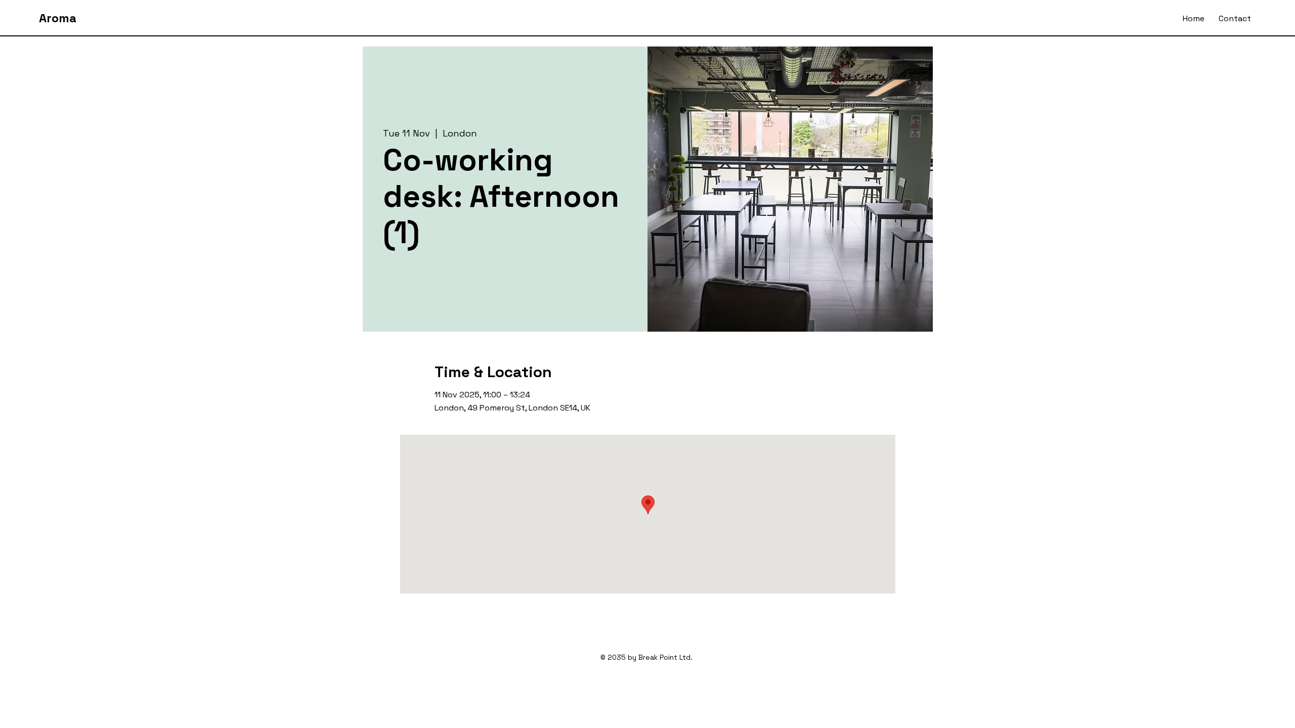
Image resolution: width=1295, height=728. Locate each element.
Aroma (57, 18)
